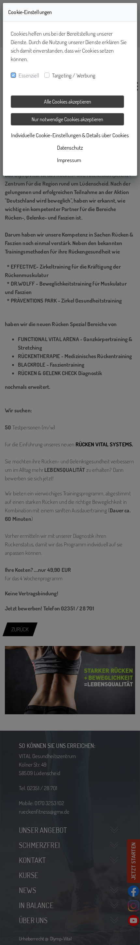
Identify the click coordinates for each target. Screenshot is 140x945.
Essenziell (29, 75)
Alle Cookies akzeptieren (67, 101)
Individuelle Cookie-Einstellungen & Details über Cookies (70, 135)
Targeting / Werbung (73, 75)
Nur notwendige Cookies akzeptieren (67, 119)
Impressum (69, 160)
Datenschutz (70, 147)
